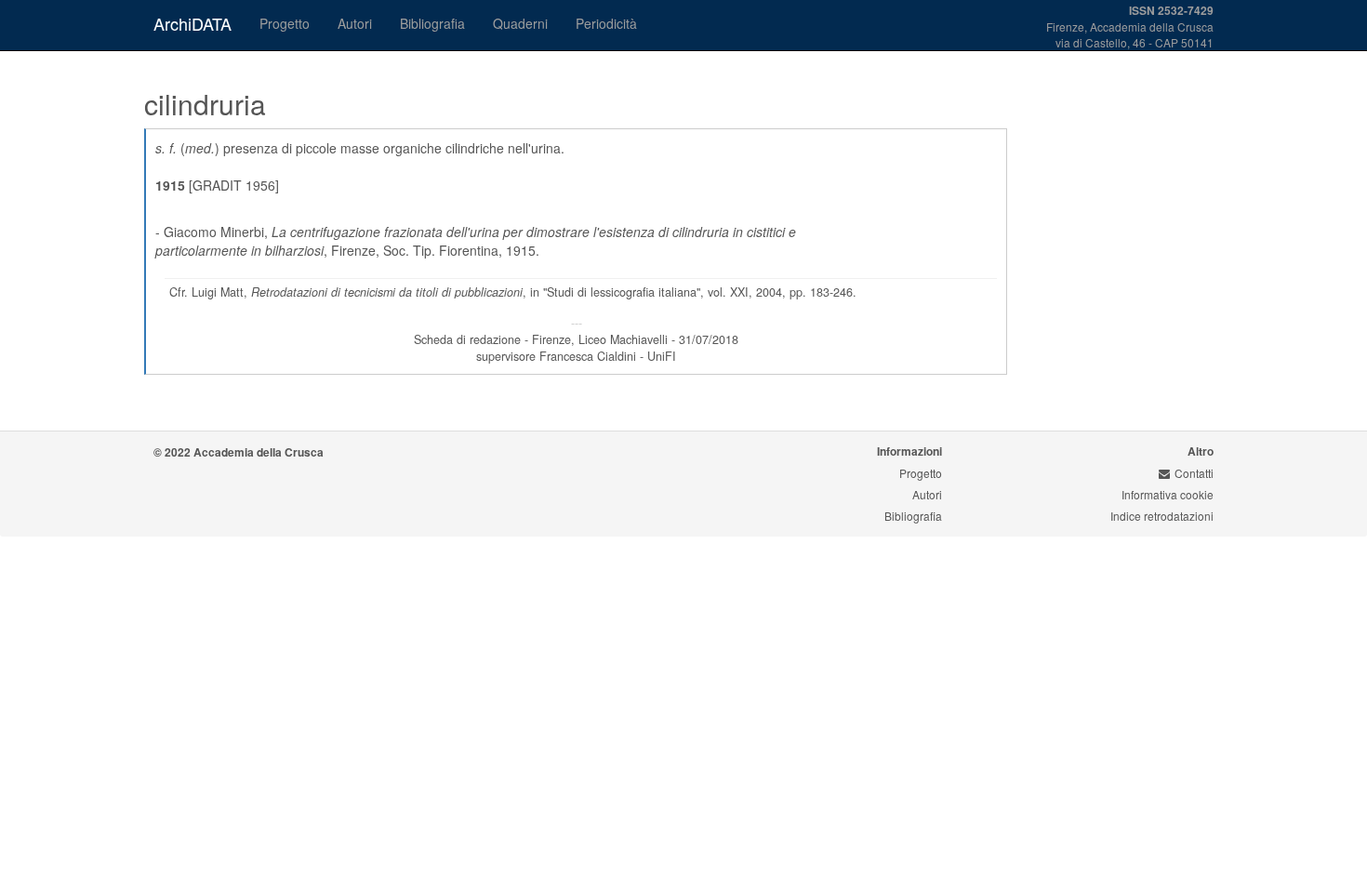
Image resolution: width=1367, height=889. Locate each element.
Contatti (1194, 473)
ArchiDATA (192, 23)
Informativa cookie (1167, 494)
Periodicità (606, 23)
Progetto (284, 23)
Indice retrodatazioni (1162, 516)
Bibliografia (432, 23)
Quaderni (520, 23)
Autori (355, 23)
